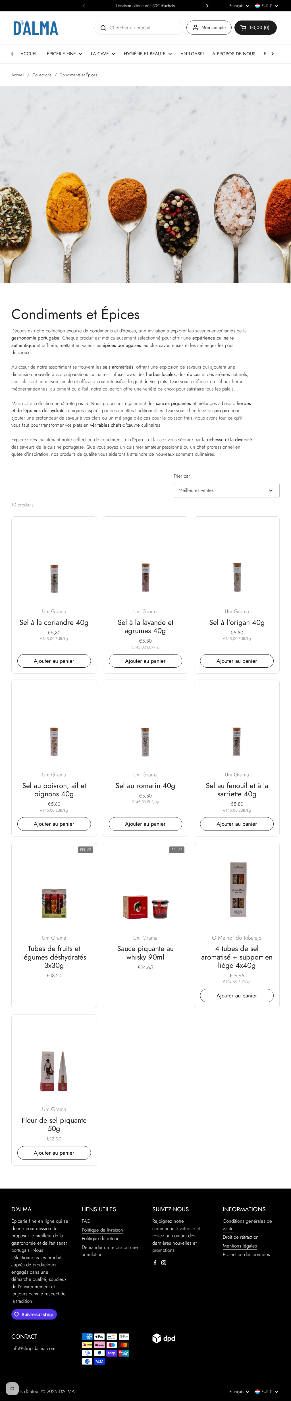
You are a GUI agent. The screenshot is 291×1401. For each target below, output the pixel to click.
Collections (41, 75)
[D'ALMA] (35, 27)
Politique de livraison (102, 1229)
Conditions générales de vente (247, 1225)
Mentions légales (240, 1245)
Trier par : (183, 476)
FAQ (86, 1221)
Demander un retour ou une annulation (110, 1251)
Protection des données (246, 1254)
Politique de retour (100, 1238)
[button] (255, 28)
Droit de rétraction (241, 1237)
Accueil (17, 75)
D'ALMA (67, 1391)
